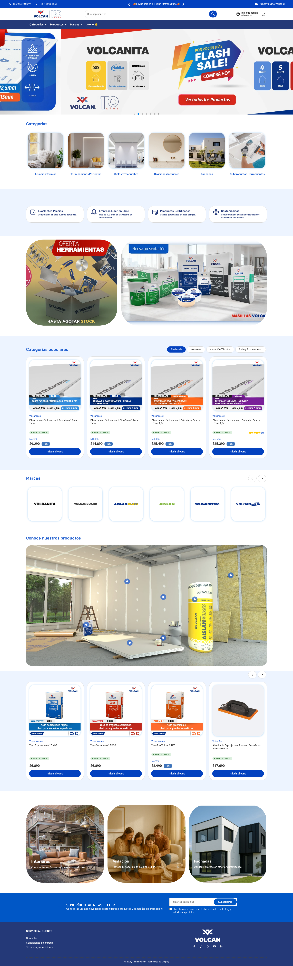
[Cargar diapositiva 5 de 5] (155, 114)
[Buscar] (213, 14)
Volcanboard (35, 416)
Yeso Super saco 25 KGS (103, 745)
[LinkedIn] (221, 946)
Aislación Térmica (45, 174)
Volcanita (196, 349)
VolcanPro (217, 741)
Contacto (31, 938)
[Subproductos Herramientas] (247, 150)
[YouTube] (214, 946)
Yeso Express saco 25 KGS (43, 745)
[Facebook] (194, 946)
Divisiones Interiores (166, 174)
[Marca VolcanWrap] (248, 504)
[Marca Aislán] (167, 504)
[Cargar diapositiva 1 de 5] (138, 114)
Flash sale (176, 349)
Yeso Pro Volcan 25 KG (163, 745)
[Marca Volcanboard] (85, 504)
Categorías (37, 24)
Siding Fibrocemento (250, 349)
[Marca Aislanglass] (126, 504)
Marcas (75, 24)
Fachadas (207, 174)
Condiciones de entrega (39, 942)
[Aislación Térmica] (45, 150)
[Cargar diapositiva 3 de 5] (146, 114)
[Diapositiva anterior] (134, 114)
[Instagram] (208, 946)
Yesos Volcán (36, 741)
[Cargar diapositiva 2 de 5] (142, 114)
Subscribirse (225, 901)
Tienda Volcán (139, 961)
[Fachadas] (207, 150)
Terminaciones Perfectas (86, 174)
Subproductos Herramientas (247, 174)
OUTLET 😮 (91, 24)
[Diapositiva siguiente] (159, 114)
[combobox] (151, 14)
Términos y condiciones (39, 947)
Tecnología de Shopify (158, 961)
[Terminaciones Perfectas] (86, 150)
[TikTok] (201, 946)
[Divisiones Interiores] (166, 150)
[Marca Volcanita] (45, 504)
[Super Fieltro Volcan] (207, 504)
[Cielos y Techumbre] (126, 150)
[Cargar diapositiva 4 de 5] (151, 114)
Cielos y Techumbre (126, 174)
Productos (57, 24)
